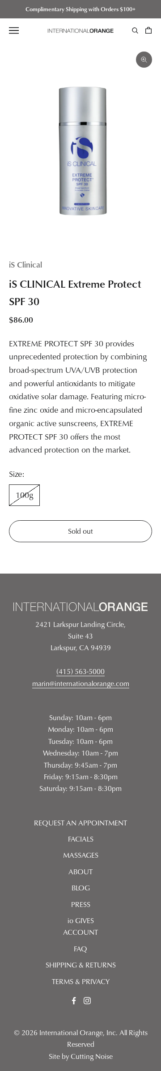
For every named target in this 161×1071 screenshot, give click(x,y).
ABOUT (80, 872)
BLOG (81, 888)
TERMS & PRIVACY (81, 981)
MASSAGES (80, 855)
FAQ (80, 949)
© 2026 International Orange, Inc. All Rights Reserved (81, 1038)
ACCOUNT (80, 932)
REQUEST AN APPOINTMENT (80, 823)
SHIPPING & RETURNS (81, 965)
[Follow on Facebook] (73, 1000)
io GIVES (81, 920)
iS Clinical (25, 264)
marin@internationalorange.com (80, 683)
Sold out (80, 531)
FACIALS (80, 839)
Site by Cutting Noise (81, 1056)
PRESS (80, 904)
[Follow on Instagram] (87, 1000)
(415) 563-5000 (80, 671)
